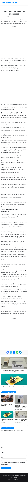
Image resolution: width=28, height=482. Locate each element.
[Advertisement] (14, 42)
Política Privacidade (16, 479)
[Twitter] (11, 352)
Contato (9, 479)
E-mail (2, 452)
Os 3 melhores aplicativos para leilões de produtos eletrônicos (7, 404)
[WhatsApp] (17, 352)
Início (8, 8)
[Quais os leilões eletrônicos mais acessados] (7, 414)
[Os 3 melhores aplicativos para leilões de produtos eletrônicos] (7, 398)
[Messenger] (14, 352)
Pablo (10, 16)
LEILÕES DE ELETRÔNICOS (16, 8)
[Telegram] (20, 352)
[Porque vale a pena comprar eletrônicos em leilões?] (21, 414)
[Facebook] (7, 352)
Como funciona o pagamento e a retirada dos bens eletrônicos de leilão (21, 406)
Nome (2, 447)
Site (2, 457)
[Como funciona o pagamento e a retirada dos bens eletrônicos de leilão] (21, 399)
